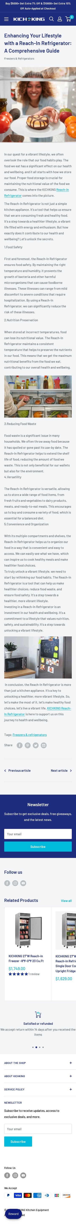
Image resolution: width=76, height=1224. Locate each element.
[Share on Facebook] (20, 745)
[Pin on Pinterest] (28, 745)
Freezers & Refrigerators (19, 58)
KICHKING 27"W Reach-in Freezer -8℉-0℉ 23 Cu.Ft (26, 958)
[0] (68, 18)
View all (66, 901)
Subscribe (38, 846)
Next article (59, 770)
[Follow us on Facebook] (7, 883)
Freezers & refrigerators (30, 735)
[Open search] (51, 19)
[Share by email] (44, 745)
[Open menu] (6, 19)
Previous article (19, 770)
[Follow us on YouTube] (23, 883)
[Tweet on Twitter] (36, 745)
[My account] (60, 19)
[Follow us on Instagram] (15, 883)
